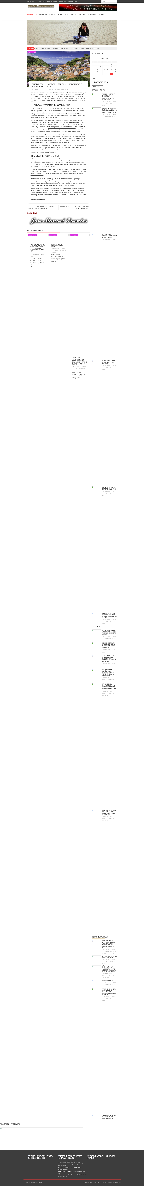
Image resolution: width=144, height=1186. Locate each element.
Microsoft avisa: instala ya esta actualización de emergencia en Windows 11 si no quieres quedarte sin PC (109, 110)
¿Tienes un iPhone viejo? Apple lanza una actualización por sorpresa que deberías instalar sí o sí (108, 96)
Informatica (52, 14)
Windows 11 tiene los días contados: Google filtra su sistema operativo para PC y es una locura (109, 615)
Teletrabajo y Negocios (66, 1158)
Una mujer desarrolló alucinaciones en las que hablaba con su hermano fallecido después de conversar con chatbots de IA (109, 944)
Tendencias (101, 14)
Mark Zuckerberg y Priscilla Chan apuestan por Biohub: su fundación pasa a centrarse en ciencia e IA (109, 686)
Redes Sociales (92, 14)
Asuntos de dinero (32, 14)
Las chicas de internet (72, 1)
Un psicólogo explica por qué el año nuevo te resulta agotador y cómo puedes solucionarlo (109, 645)
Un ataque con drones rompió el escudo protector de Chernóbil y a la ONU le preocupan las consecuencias (109, 672)
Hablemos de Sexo (62, 1)
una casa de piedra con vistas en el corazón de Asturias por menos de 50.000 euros (57, 131)
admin (42, 89)
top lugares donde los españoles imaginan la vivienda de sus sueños (50, 161)
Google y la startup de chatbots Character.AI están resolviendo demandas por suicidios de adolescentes (109, 658)
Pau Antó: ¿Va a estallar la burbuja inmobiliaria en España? (58, 245)
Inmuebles (50, 89)
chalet (60, 140)
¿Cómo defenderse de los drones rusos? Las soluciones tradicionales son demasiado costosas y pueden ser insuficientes (109, 969)
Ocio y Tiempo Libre (80, 14)
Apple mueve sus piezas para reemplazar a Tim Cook (109, 957)
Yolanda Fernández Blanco (38, 199)
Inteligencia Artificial (110, 665)
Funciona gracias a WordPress (91, 1182)
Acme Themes (117, 1182)
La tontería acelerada (107, 980)
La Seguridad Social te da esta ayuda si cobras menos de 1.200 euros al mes (74, 207)
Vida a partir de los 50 (52, 1)
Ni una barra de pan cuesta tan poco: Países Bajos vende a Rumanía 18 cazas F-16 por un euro (109, 812)
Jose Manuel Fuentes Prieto (61, 89)
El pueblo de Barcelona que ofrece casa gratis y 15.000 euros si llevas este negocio (41, 207)
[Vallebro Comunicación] (72, 45)
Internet (60, 14)
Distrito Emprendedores (36, 1158)
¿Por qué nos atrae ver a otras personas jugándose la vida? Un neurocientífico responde (109, 632)
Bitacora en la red (41, 1)
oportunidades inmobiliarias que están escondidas (61, 128)
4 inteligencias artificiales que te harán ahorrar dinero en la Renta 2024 (109, 1116)
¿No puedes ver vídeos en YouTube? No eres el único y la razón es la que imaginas (109, 488)
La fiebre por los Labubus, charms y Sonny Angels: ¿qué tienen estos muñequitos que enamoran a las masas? (109, 991)
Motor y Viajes (69, 14)
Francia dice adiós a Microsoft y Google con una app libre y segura (109, 235)
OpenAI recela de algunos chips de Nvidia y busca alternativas (108, 362)
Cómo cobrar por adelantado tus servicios (69, 1162)
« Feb (93, 78)
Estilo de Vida (43, 14)
